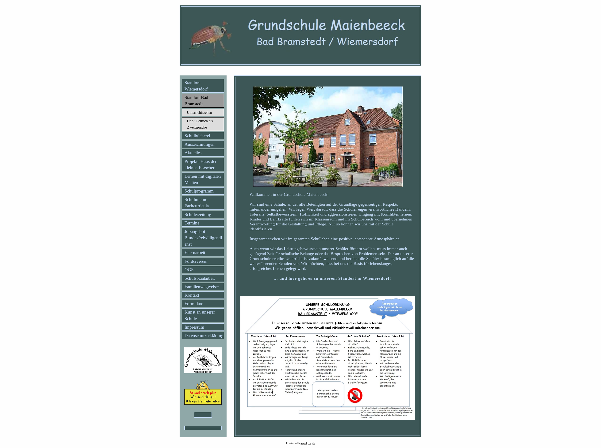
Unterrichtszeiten (199, 112)
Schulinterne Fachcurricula (197, 202)
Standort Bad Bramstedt (196, 100)
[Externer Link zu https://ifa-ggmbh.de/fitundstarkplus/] (203, 403)
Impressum (194, 327)
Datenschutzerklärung (204, 335)
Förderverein (196, 261)
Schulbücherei (197, 135)
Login (311, 443)
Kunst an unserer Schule (200, 315)
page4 (303, 443)
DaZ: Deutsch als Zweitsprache (200, 124)
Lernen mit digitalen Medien (203, 179)
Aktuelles (193, 152)
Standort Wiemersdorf (196, 85)
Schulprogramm (199, 191)
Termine (192, 222)
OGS (189, 269)
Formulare (194, 303)
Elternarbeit (195, 252)
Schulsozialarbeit (200, 278)
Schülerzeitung (198, 214)
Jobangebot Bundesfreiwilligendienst (203, 238)
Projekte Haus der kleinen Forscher (200, 164)
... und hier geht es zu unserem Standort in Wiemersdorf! (332, 278)
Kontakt (192, 295)
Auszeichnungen (200, 144)
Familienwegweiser (202, 286)
